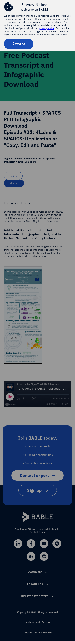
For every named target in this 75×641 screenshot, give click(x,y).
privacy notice (46, 28)
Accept (18, 44)
